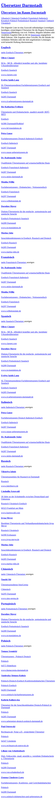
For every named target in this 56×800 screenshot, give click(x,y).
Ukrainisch (5, 23)
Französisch (33, 18)
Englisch (24, 18)
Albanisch (5, 18)
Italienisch (43, 18)
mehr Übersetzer (12, 52)
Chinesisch (15, 18)
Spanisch (42, 21)
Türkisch (50, 21)
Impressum (6, 32)
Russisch (33, 21)
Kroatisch (5, 21)
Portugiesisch (23, 21)
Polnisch (13, 21)
